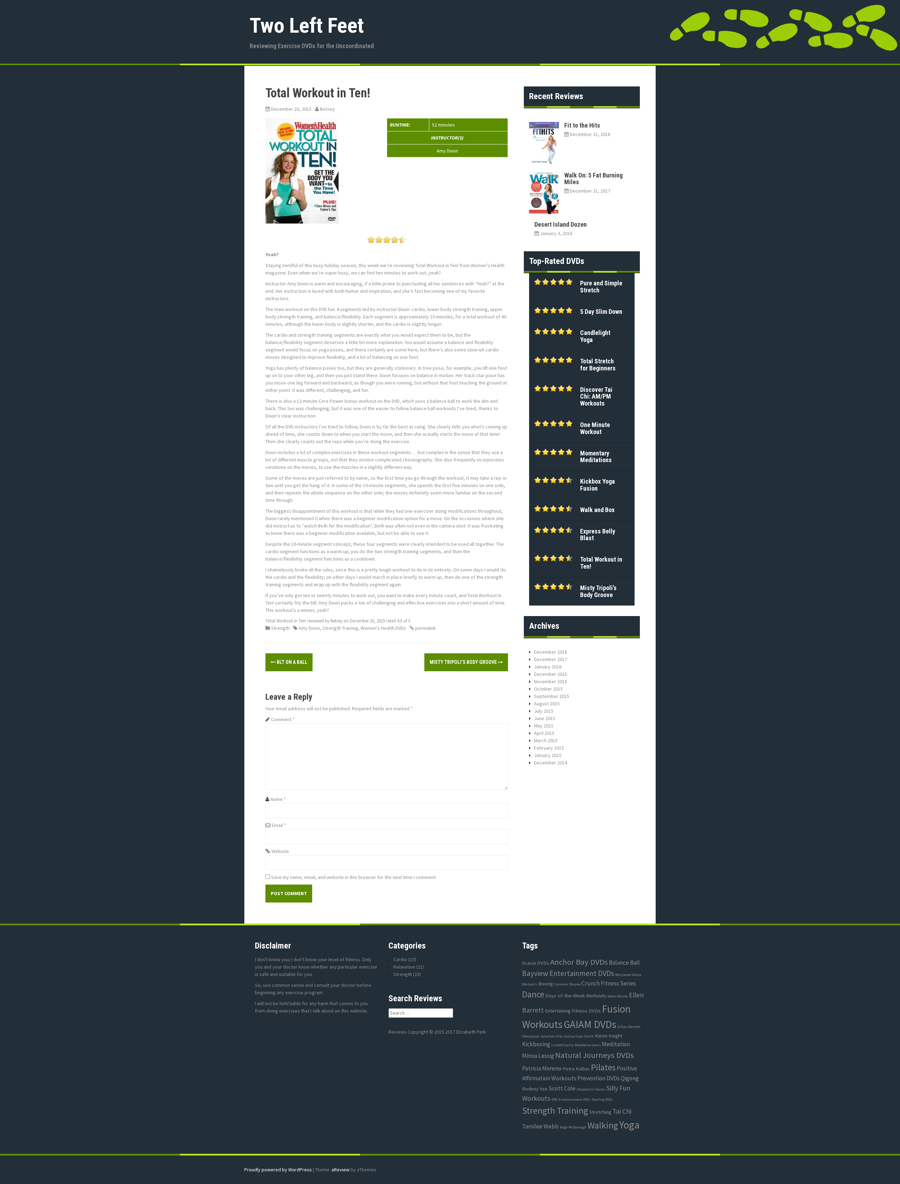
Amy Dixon (309, 628)
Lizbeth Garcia (562, 1045)
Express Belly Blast (597, 535)
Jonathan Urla (551, 1036)
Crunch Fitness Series (608, 983)
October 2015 (548, 689)
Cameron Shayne (567, 984)
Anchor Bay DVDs (579, 962)
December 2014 (550, 762)
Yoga (629, 1124)
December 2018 (550, 652)
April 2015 (544, 733)
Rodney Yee (534, 1089)
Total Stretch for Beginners (598, 364)
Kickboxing (536, 1044)
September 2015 (551, 696)
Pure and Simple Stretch (601, 286)
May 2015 (543, 726)
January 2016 (547, 667)
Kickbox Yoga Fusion (597, 485)
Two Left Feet (307, 25)
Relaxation (404, 967)
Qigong (630, 1078)
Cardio (400, 959)
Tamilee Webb (540, 1126)
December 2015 (550, 674)
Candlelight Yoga (595, 336)
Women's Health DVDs (383, 628)
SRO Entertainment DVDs (571, 1099)
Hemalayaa (530, 1036)
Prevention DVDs (598, 1078)
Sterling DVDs (602, 1099)
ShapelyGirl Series (591, 1089)
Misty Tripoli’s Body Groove (464, 662)
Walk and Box (597, 509)
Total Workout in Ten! (601, 563)
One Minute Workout (595, 428)
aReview (340, 1169)
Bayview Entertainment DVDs (568, 973)
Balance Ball (624, 962)
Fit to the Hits (582, 125)
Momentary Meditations (596, 456)
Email (279, 825)
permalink (425, 628)
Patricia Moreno (541, 1068)
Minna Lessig (538, 1056)
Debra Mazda (618, 996)
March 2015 (546, 740)
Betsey (327, 109)
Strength (280, 628)
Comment (283, 719)
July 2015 (543, 711)
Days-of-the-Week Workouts (575, 995)
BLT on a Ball (291, 662)
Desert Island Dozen (560, 224)
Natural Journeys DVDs (594, 1055)
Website (280, 851)
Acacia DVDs (535, 963)
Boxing (545, 984)
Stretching (600, 1112)
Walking (602, 1125)
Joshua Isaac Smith (579, 1036)
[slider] (386, 240)
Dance (533, 994)
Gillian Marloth (629, 1026)
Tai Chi (621, 1111)
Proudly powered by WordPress (278, 1169)
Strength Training (340, 628)
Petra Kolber (576, 1069)
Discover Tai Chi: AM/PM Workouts (596, 396)
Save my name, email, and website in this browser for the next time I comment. (354, 877)
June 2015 (544, 718)
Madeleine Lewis (588, 1045)
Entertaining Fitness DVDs (573, 1011)
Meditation (616, 1044)
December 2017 (550, 659)
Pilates (603, 1067)
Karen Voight (608, 1036)
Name (278, 799)
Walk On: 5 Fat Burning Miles (593, 179)
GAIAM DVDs (590, 1024)
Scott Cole (562, 1088)
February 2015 (549, 748)
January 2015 (547, 755)
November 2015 (550, 681)
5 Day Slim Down (601, 311)
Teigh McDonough (573, 1127)
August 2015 (547, 703)
